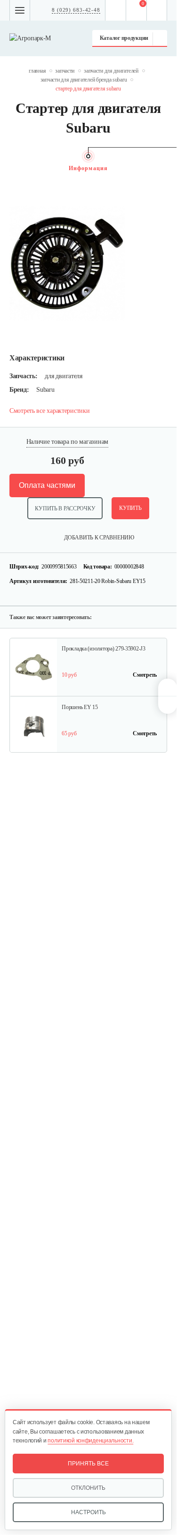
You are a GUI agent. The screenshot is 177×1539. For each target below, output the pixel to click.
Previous (14, 168)
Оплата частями (47, 485)
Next (162, 168)
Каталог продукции (124, 38)
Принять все (88, 1463)
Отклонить (88, 1488)
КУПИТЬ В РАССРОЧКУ (65, 508)
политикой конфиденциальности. (90, 1440)
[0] (136, 10)
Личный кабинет (157, 10)
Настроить (88, 1512)
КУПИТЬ (130, 508)
